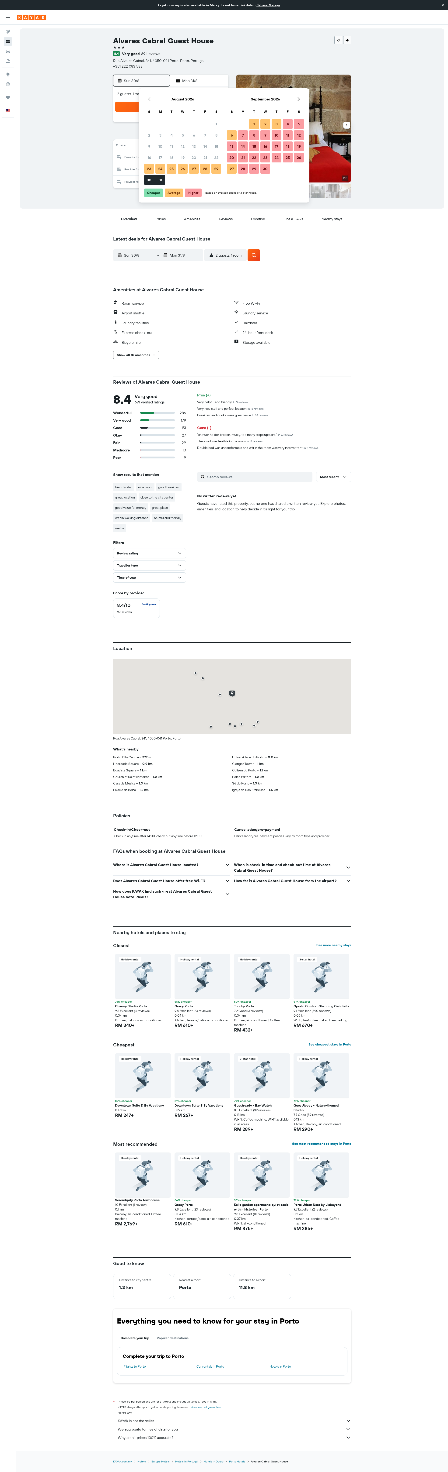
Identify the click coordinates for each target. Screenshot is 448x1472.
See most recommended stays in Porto (321, 1144)
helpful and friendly (167, 518)
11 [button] (171, 146)
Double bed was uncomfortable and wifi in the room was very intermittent (257, 448)
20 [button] (194, 157)
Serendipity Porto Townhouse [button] (137, 1200)
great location (125, 497)
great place (160, 508)
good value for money (130, 508)
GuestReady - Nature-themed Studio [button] (316, 1107)
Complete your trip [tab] (135, 1338)
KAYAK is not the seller (136, 1420)
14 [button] (205, 146)
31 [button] (160, 180)
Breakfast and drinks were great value (233, 415)
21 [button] (205, 157)
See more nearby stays (333, 945)
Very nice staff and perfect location (230, 408)
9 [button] (149, 146)
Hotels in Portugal (186, 1461)
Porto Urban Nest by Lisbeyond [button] (317, 1205)
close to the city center (156, 497)
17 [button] (160, 157)
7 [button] (205, 135)
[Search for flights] (8, 31)
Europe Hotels (160, 1461)
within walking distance (131, 518)
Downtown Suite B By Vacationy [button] (199, 1105)
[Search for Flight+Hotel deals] (8, 61)
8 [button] (216, 135)
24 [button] (160, 168)
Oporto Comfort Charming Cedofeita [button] (321, 1006)
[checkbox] (136, 608)
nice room (145, 487)
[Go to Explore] (8, 74)
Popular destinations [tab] (173, 1338)
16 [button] (149, 157)
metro (119, 528)
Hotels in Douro (214, 1461)
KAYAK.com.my (122, 1461)
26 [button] (183, 168)
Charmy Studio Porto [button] (131, 1006)
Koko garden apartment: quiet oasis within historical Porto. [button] (261, 1207)
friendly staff (124, 487)
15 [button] (216, 146)
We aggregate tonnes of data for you (148, 1429)
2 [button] (149, 135)
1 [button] (216, 124)
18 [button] (171, 157)
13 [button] (194, 146)
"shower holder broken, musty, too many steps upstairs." (245, 435)
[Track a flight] (8, 84)
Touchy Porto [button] (244, 1006)
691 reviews (150, 53)
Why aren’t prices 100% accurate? (145, 1437)
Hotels (141, 1461)
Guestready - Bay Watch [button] (253, 1105)
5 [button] (183, 135)
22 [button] (216, 157)
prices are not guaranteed (206, 1407)
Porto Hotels (237, 1461)
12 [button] (183, 146)
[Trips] (8, 97)
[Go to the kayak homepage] (31, 17)
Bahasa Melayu (268, 5)
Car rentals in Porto (210, 1366)
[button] (443, 5)
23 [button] (149, 168)
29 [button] (216, 168)
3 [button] (160, 135)
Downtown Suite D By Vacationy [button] (139, 1105)
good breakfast (169, 487)
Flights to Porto (135, 1366)
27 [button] (194, 168)
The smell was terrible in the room (230, 441)
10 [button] (160, 146)
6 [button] (194, 135)
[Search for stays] (8, 41)
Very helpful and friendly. (222, 402)
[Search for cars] (8, 51)
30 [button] (149, 180)
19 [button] (183, 157)
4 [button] (172, 135)
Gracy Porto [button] (184, 1006)
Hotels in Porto (280, 1366)
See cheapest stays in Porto (329, 1044)
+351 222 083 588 (128, 66)
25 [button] (171, 168)
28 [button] (205, 168)
